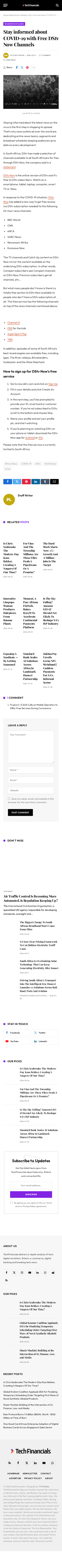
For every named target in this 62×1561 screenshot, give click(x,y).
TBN (10, 339)
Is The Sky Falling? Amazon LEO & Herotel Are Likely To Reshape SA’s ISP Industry (51, 611)
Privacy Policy (29, 1206)
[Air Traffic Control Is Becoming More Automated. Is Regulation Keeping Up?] (31, 866)
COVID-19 (26, 463)
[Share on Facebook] (16, 67)
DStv (38, 463)
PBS (9, 328)
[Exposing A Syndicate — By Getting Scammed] (11, 643)
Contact (46, 1473)
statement (9, 167)
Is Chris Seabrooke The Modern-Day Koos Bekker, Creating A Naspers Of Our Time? (38, 1072)
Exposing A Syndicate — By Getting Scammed (10, 659)
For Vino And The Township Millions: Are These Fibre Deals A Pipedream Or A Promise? (30, 558)
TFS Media (44, 1486)
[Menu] (5, 5)
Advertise (15, 1478)
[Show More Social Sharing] (33, 67)
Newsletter (30, 1473)
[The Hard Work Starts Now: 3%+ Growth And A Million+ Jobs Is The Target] (51, 533)
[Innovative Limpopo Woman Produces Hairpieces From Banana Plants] (11, 588)
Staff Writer (18, 55)
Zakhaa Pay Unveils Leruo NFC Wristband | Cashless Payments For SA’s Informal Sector (50, 668)
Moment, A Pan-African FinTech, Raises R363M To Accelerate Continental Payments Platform (30, 613)
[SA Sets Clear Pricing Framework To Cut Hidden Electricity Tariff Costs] (10, 946)
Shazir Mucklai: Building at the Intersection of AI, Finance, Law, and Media (37, 1354)
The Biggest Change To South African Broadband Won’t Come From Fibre (37, 926)
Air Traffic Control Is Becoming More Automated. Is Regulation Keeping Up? (30, 898)
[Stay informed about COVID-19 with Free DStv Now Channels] (31, 108)
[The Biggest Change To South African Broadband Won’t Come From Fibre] (10, 927)
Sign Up (52, 383)
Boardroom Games (14, 24)
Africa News (11, 463)
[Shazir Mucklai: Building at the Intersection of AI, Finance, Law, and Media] (10, 1355)
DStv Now (9, 175)
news (7, 468)
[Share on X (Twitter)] (22, 67)
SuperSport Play (17, 333)
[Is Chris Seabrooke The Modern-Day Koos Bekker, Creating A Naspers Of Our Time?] (11, 533)
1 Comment (46, 55)
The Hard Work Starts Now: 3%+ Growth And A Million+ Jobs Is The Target (50, 554)
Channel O (13, 322)
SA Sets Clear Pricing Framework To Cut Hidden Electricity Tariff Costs (38, 945)
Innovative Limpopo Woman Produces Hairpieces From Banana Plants (9, 611)
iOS (40, 437)
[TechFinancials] (31, 5)
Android (30, 437)
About (49, 1478)
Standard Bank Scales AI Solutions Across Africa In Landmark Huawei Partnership (30, 666)
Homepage (13, 1473)
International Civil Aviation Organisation (30, 906)
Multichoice (50, 463)
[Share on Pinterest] (27, 67)
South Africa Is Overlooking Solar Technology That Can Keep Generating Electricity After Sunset (39, 964)
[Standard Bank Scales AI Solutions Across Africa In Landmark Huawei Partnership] (31, 643)
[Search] (57, 5)
